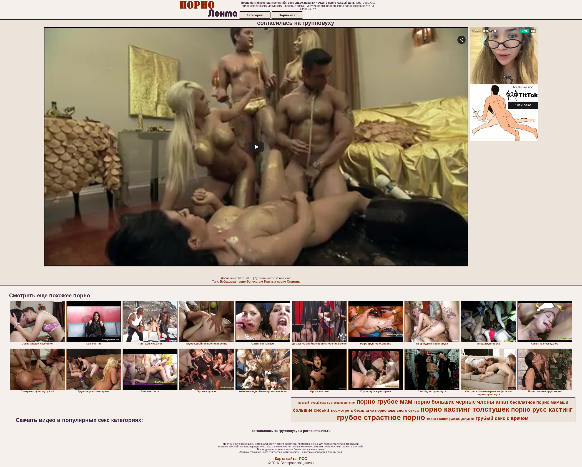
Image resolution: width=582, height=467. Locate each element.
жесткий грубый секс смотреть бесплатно (326, 402)
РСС (303, 459)
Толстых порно (275, 281)
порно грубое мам (384, 401)
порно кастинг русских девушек (450, 419)
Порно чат (287, 15)
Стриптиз (293, 281)
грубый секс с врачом (502, 418)
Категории (254, 15)
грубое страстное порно (381, 417)
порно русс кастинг (542, 409)
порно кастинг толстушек (464, 409)
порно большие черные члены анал (461, 402)
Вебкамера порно (233, 281)
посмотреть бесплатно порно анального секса (375, 410)
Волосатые (255, 281)
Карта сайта (285, 459)
